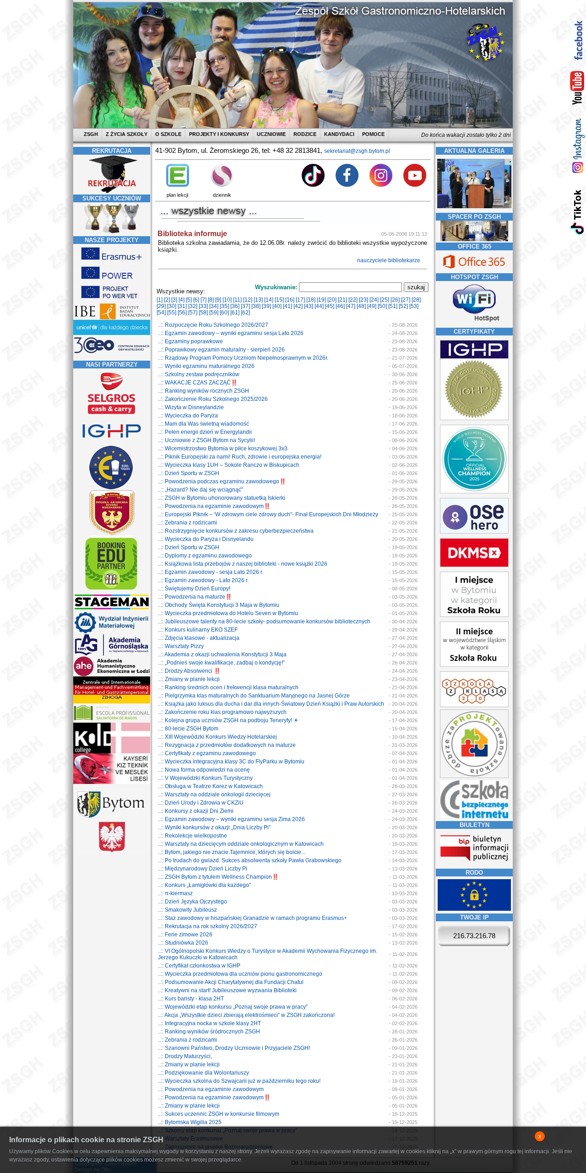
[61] (234, 312)
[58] (203, 312)
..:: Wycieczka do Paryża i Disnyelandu (206, 539)
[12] (247, 300)
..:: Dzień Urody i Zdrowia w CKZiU (201, 803)
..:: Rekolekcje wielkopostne (192, 835)
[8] (211, 300)
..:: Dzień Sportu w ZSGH (188, 473)
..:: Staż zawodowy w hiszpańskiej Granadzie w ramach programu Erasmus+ (252, 918)
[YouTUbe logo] (415, 185)
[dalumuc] (111, 751)
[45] (329, 306)
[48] (361, 306)
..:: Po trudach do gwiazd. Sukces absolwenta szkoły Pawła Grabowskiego (250, 860)
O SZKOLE (168, 134)
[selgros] (111, 415)
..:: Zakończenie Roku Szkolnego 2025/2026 (213, 399)
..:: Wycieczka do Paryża (188, 415)
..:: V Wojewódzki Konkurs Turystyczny (205, 778)
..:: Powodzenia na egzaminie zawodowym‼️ (214, 506)
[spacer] (474, 239)
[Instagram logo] (381, 185)
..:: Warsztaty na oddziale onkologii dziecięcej (214, 794)
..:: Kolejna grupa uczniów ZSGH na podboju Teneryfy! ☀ (228, 720)
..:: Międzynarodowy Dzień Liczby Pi (202, 868)
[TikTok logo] (313, 185)
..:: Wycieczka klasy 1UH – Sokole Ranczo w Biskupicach (228, 465)
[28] (416, 300)
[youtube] (577, 88)
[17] (300, 300)
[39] (266, 306)
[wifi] (474, 322)
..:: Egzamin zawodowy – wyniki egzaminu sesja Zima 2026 (231, 819)
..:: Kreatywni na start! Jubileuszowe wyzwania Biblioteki (227, 990)
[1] (160, 300)
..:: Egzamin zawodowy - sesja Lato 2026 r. (210, 572)
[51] (392, 306)
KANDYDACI (339, 134)
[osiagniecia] (111, 233)
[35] (224, 306)
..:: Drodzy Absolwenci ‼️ (189, 671)
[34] (213, 306)
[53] (413, 306)
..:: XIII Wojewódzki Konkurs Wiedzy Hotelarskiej (217, 737)
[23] (363, 300)
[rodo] (474, 909)
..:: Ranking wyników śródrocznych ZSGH (209, 1031)
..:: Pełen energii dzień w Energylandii (205, 432)
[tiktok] (577, 211)
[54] (161, 312)
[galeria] (474, 206)
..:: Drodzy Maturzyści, (185, 1056)
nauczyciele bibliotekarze (389, 260)
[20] (331, 300)
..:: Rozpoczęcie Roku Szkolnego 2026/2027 (213, 325)
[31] (182, 306)
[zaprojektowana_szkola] (474, 776)
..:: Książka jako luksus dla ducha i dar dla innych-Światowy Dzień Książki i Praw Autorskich (271, 704)
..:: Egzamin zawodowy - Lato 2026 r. (203, 580)
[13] (258, 300)
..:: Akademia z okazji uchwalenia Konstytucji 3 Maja (222, 654)
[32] (192, 306)
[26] (395, 300)
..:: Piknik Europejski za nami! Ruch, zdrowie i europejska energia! (239, 457)
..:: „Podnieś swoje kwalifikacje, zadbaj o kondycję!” (221, 662)
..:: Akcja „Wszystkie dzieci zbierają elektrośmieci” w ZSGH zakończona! (246, 1015)
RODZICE (305, 134)
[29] (161, 306)
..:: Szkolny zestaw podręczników (198, 374)
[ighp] (111, 443)
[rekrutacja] (111, 191)
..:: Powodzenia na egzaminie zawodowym (211, 1089)
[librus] (222, 185)
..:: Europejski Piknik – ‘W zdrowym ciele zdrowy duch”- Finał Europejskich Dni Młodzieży (268, 514)
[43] (308, 306)
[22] (353, 300)
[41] (287, 306)
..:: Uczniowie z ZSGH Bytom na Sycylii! (206, 440)
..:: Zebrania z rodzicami (187, 522)
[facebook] (577, 40)
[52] (403, 306)
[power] (111, 280)
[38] (255, 306)
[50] (382, 306)
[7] (203, 300)
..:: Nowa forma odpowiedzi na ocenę (204, 770)
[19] (321, 300)
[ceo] (111, 333)
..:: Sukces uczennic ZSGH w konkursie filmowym (218, 1114)
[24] (374, 300)
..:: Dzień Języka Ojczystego (192, 901)
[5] (189, 300)
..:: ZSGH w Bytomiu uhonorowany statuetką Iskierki (221, 498)
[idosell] (111, 590)
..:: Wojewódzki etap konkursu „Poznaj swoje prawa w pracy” (233, 1007)
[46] (340, 306)
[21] (342, 300)
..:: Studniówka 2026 (183, 943)
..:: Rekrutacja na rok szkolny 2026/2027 (207, 926)
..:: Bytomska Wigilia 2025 (190, 1122)
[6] (196, 300)
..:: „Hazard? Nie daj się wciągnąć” (200, 489)
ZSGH (91, 134)
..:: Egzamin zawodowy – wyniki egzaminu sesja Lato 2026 (231, 333)
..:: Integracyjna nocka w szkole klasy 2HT (209, 1023)
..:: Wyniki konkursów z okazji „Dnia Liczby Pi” (214, 827)
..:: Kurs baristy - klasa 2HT (191, 998)
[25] (384, 300)
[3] (174, 300)
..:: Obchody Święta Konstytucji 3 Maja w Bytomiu (218, 605)
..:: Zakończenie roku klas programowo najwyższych (222, 712)
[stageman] (111, 609)
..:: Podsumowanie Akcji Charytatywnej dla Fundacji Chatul (231, 982)
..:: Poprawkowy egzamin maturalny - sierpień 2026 (221, 349)
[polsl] (111, 632)
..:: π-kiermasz (175, 893)
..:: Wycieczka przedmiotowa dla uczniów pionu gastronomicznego (240, 974)
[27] (405, 300)
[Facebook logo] (347, 185)
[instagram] (577, 145)
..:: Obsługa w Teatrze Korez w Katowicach (210, 786)
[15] (279, 300)
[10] (227, 300)
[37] (245, 306)
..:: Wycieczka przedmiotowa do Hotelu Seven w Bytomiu (228, 613)
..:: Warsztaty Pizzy (181, 646)
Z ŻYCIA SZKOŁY (126, 134)
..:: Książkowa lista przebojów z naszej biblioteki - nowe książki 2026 (242, 564)
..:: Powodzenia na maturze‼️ (195, 597)
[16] (289, 300)
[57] (192, 312)
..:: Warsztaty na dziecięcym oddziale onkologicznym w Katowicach (241, 844)
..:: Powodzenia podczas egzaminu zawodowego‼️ (222, 481)
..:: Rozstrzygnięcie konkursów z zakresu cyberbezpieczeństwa (236, 531)
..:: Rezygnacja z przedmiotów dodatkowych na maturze (227, 745)
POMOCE (373, 134)
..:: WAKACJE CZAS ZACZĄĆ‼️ (198, 382)
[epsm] (111, 721)
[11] (237, 300)
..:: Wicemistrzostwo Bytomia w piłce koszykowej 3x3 (223, 448)
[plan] (178, 185)
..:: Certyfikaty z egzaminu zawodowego (207, 753)
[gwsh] (111, 654)
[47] (350, 306)
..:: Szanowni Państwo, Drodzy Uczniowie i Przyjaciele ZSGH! (234, 1048)
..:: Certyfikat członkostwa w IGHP (199, 965)
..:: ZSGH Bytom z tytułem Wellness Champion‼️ (218, 877)
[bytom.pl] (111, 818)
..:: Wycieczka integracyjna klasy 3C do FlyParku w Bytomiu (231, 761)
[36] (234, 306)
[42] (298, 306)
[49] (371, 306)
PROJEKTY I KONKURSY (219, 134)
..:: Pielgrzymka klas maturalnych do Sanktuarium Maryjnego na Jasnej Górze (254, 695)
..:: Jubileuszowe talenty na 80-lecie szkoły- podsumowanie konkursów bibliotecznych (264, 621)
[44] (319, 306)
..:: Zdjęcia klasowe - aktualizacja (198, 638)
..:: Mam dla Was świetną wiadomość (203, 424)
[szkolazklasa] (474, 615)
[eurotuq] (111, 488)
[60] (224, 312)
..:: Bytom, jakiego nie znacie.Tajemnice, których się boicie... (231, 852)
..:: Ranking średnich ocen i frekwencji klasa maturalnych (228, 687)
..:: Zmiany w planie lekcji (189, 679)
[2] (167, 300)
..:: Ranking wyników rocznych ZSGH (203, 391)
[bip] (474, 864)
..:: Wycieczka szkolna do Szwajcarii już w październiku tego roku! (239, 1081)
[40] (277, 306)
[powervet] (111, 300)
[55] (171, 312)
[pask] (111, 533)
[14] (268, 300)
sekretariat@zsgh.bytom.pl (357, 151)
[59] (213, 312)
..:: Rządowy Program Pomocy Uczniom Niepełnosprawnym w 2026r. (243, 358)
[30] (171, 306)
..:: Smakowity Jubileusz (187, 910)
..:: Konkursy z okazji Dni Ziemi (195, 811)
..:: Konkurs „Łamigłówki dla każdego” (204, 885)
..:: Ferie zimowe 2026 (185, 934)
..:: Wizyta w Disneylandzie (191, 407)
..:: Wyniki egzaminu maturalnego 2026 (206, 366)
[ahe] (111, 674)
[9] (218, 300)
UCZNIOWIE (271, 134)
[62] (245, 312)
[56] (182, 312)
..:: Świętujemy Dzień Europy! (194, 588)
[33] (203, 306)
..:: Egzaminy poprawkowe (190, 341)
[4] (181, 300)
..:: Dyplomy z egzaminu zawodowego (205, 555)
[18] (310, 300)
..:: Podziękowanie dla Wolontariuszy (203, 1073)
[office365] (474, 269)
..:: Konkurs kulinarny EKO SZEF (198, 630)
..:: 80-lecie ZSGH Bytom (188, 728)
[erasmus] (111, 261)
